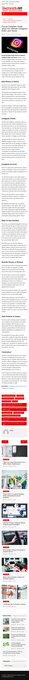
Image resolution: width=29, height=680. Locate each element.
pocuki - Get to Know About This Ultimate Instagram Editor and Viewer (12, 405)
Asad (4, 34)
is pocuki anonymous (8, 398)
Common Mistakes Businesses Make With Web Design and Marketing (18, 644)
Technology (18, 34)
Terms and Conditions (14, 1)
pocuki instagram (19, 412)
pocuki (15, 401)
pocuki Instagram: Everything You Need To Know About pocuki (14, 419)
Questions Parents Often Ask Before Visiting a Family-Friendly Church (18, 621)
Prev (6, 441)
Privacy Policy (5, 3)
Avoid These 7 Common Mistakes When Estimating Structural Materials (13, 495)
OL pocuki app (7, 401)
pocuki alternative (7, 412)
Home (7, 1)
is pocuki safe (20, 398)
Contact (3, 1)
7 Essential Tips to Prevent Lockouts (14, 604)
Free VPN (11, 3)
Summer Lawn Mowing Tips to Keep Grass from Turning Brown (18, 636)
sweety (6, 606)
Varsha (6, 466)
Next (23, 441)
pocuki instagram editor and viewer (11, 415)
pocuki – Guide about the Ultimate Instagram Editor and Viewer (13, 409)
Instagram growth (19, 153)
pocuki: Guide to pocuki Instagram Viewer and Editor (13, 423)
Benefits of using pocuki (9, 395)
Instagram (20, 395)
